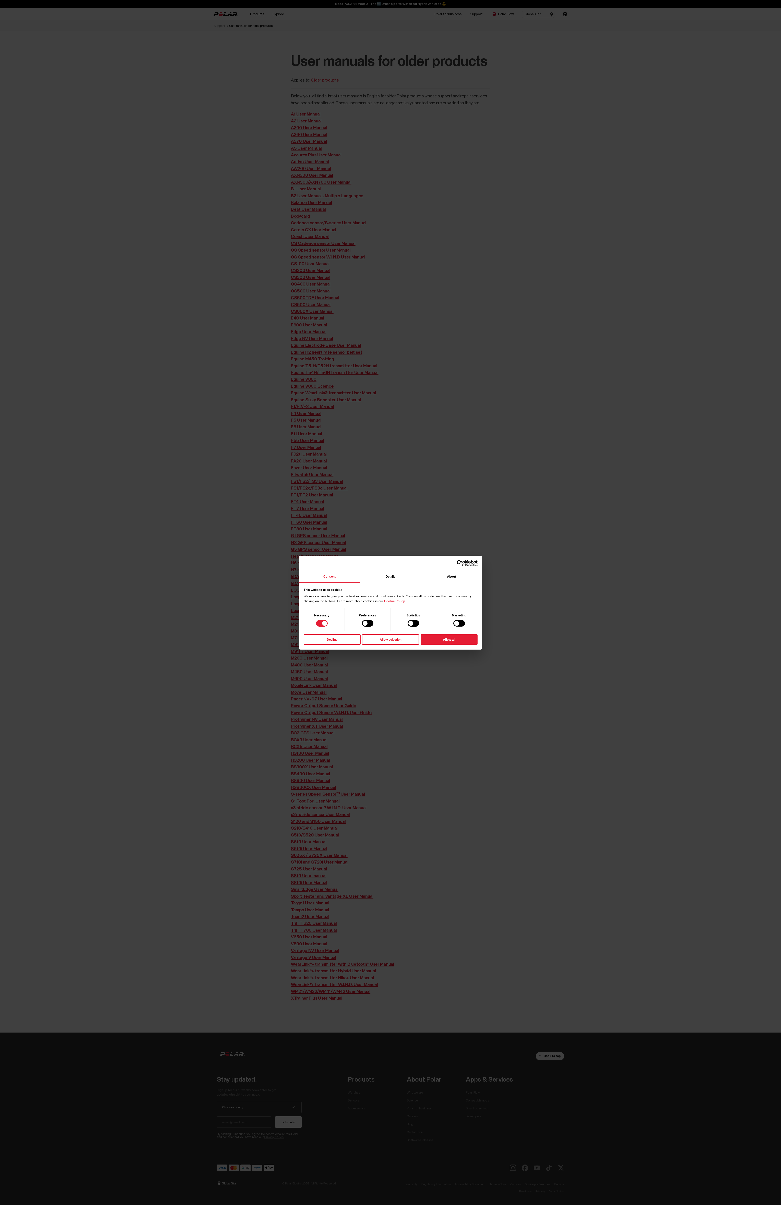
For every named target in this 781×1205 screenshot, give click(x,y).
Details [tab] (391, 576)
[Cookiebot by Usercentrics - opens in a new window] (460, 563)
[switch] (367, 623)
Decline (332, 639)
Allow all (449, 639)
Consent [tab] (329, 576)
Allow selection (390, 639)
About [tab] (451, 576)
